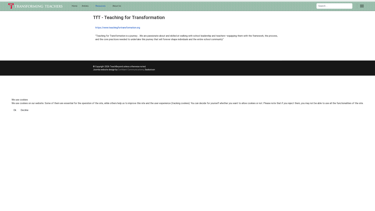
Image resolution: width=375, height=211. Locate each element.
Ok (14, 110)
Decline (24, 110)
